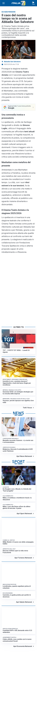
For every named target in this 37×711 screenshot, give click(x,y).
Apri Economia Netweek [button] (22, 654)
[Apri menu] (3, 3)
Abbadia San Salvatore (12, 61)
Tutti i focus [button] (27, 404)
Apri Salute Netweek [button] (24, 606)
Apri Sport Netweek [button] (24, 510)
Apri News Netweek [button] (24, 452)
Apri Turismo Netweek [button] (23, 558)
